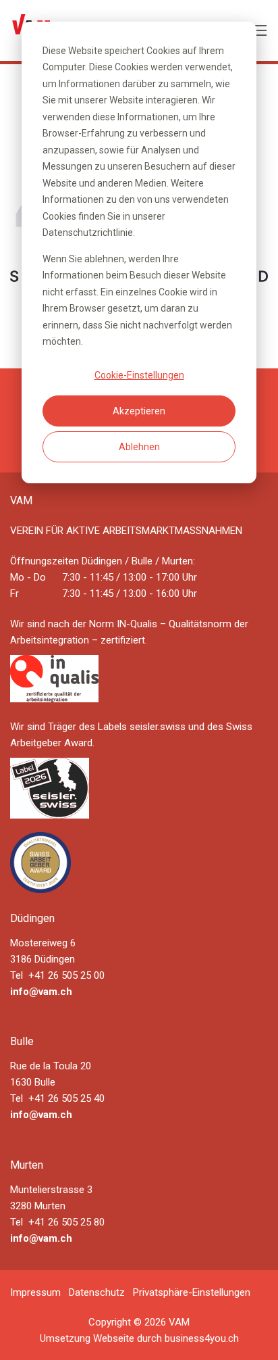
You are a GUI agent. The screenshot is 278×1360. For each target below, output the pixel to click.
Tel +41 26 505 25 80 (57, 1222)
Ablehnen (139, 446)
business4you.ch (202, 1338)
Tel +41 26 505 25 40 (57, 1098)
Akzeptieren (139, 411)
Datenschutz (97, 1292)
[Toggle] (260, 30)
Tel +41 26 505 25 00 (57, 975)
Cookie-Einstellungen (139, 375)
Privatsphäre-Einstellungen (191, 1292)
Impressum (35, 1292)
